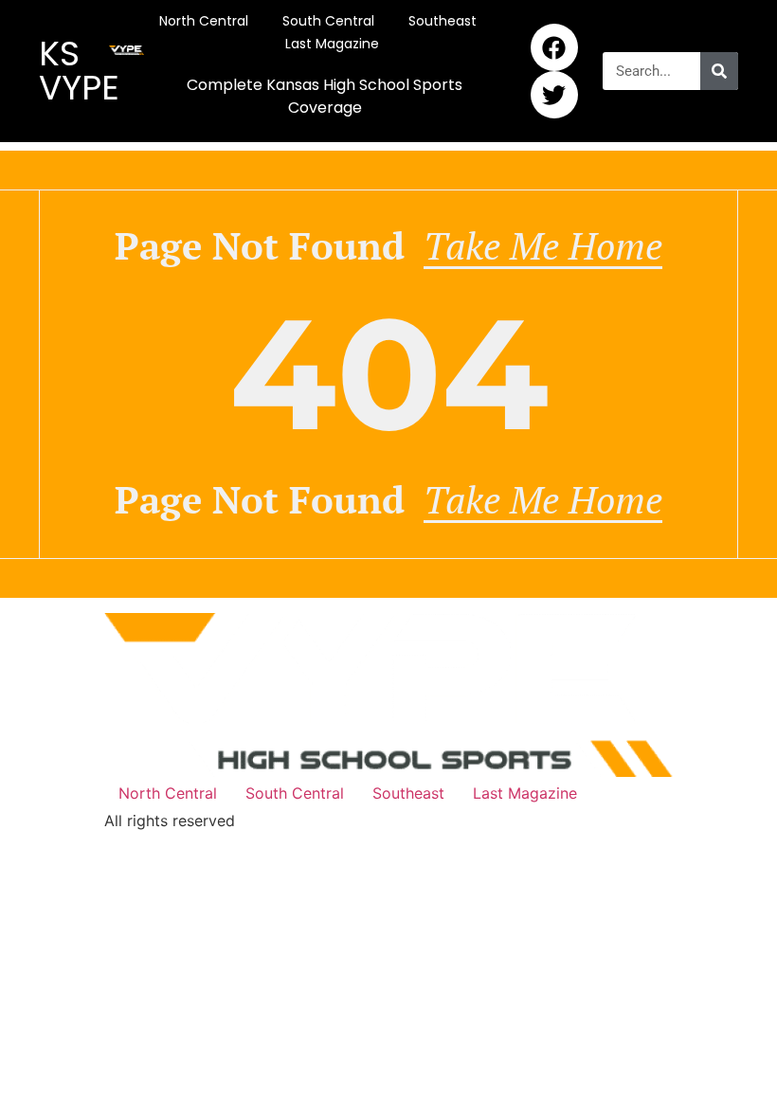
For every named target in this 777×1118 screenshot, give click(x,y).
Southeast (442, 20)
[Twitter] (554, 94)
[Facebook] (554, 47)
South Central (328, 20)
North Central (203, 20)
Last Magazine (332, 43)
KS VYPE (79, 70)
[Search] (719, 71)
